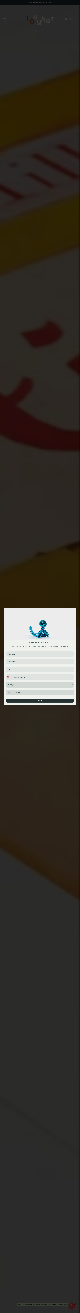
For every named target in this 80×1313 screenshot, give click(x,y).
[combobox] (9, 677)
